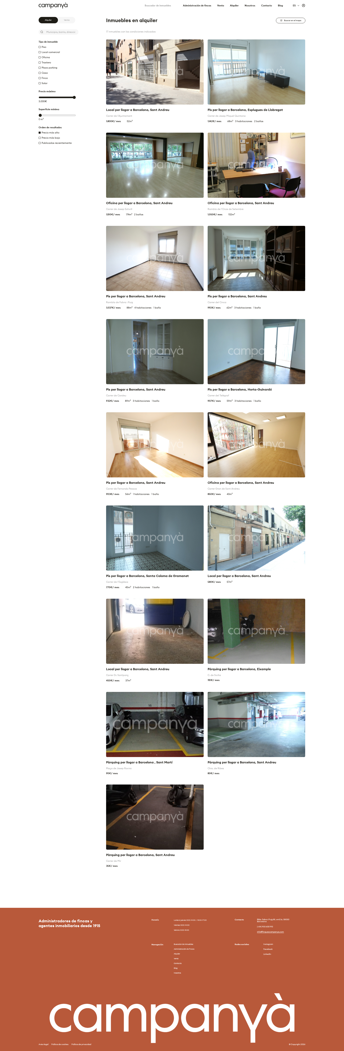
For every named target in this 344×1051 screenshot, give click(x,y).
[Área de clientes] (303, 5)
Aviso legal (43, 1044)
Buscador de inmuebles (158, 5)
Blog (280, 5)
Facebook (268, 949)
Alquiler (234, 5)
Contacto (266, 5)
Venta (220, 5)
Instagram (268, 944)
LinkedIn (267, 954)
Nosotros (250, 5)
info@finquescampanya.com (270, 932)
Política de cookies (59, 1044)
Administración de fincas (197, 5)
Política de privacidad (81, 1044)
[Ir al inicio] (55, 5)
